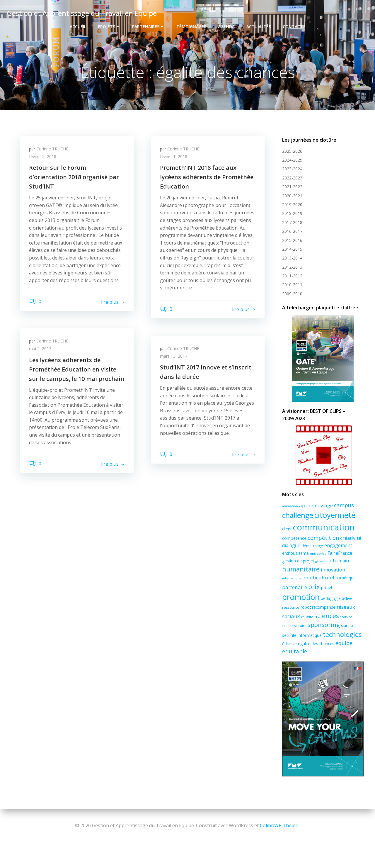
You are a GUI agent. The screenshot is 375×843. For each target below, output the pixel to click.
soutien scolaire (294, 626)
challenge (297, 515)
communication (323, 527)
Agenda (226, 26)
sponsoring (324, 624)
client (287, 529)
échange (289, 643)
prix (314, 586)
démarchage (312, 545)
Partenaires (145, 26)
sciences (326, 615)
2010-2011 (292, 284)
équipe (343, 643)
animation (290, 506)
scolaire (346, 617)
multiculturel (319, 577)
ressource (290, 607)
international (292, 578)
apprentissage (316, 505)
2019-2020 (292, 204)
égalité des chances (316, 643)
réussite (307, 617)
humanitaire (301, 569)
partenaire (294, 587)
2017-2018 (292, 222)
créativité (350, 538)
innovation (333, 569)
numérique (345, 578)
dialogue (291, 545)
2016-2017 (292, 231)
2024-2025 (292, 160)
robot (306, 607)
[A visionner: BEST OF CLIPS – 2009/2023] (323, 455)
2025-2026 (292, 151)
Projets (106, 26)
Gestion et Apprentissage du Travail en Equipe (82, 13)
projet (326, 587)
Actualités (258, 26)
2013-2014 (292, 258)
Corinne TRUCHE (52, 149)
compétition (323, 537)
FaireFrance (340, 553)
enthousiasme (295, 553)
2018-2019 (292, 213)
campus (344, 505)
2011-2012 (292, 276)
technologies (342, 634)
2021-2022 (292, 186)
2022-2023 (292, 178)
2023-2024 (292, 169)
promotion (301, 597)
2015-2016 (292, 240)
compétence (294, 538)
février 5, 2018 (42, 156)
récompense (323, 607)
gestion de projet (298, 561)
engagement (338, 545)
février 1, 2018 (173, 156)
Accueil (78, 26)
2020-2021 (292, 196)
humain (341, 560)
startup (347, 625)
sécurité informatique (302, 635)
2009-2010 (292, 293)
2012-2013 (292, 267)
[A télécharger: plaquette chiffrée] (323, 358)
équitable (294, 651)
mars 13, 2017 (173, 356)
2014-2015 (292, 249)
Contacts (294, 26)
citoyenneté (334, 515)
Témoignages (191, 26)
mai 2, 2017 (40, 348)
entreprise (318, 554)
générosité (323, 561)
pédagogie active (336, 598)
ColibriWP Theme (279, 825)
